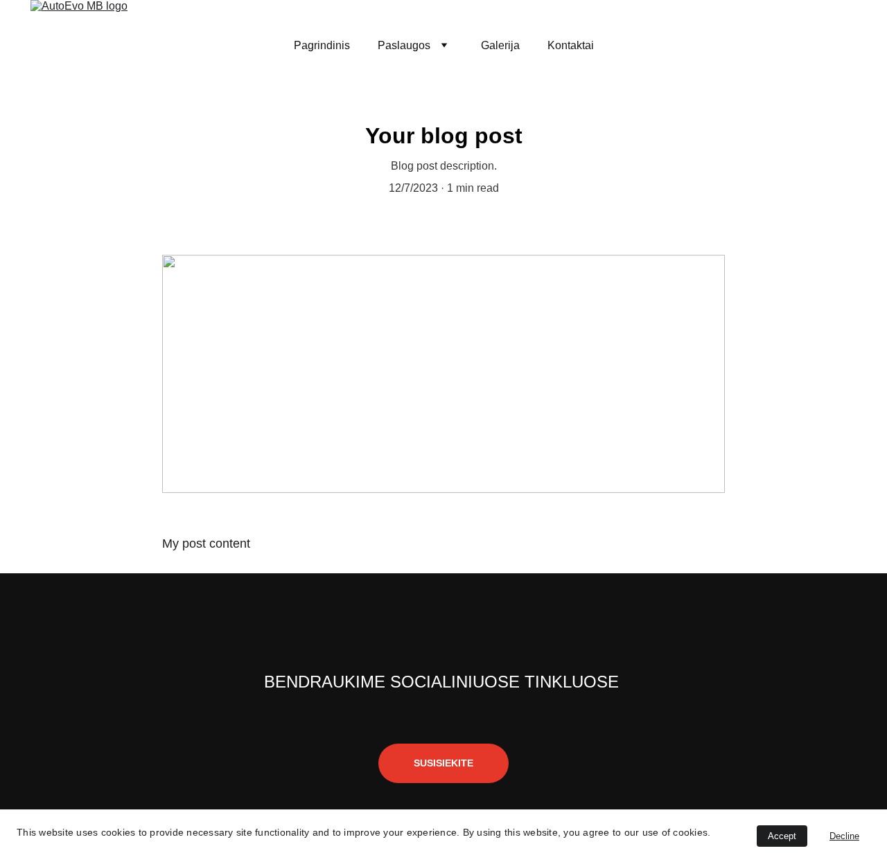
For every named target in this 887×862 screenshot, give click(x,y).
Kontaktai (570, 45)
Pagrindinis (322, 45)
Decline (844, 836)
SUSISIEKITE (443, 763)
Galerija (500, 45)
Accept (782, 836)
